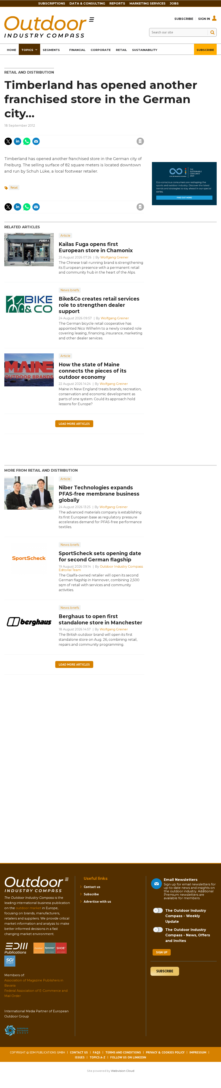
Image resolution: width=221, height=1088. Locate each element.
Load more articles (74, 424)
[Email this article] (36, 141)
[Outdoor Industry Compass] (49, 36)
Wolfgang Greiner (114, 257)
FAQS (96, 1052)
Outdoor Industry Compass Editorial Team (101, 568)
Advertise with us (97, 901)
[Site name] (36, 893)
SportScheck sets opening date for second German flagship (100, 556)
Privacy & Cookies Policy (165, 1052)
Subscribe (183, 18)
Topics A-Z (97, 1057)
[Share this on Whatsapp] (27, 141)
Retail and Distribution (29, 72)
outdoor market (28, 908)
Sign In (204, 18)
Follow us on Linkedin (128, 1057)
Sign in (82, 132)
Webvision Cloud (122, 1070)
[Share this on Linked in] (17, 141)
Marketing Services (147, 3)
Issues (80, 1057)
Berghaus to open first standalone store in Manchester (100, 619)
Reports (117, 3)
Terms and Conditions (123, 1052)
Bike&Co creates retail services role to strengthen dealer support (99, 305)
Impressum (197, 1052)
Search (212, 32)
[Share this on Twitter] (8, 141)
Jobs (174, 3)
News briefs (69, 290)
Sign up (161, 952)
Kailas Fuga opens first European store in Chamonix (96, 247)
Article (65, 236)
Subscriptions (51, 3)
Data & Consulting (87, 3)
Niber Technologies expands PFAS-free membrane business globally (99, 494)
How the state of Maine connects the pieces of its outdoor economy (92, 371)
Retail (14, 187)
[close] (105, 139)
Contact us (92, 887)
